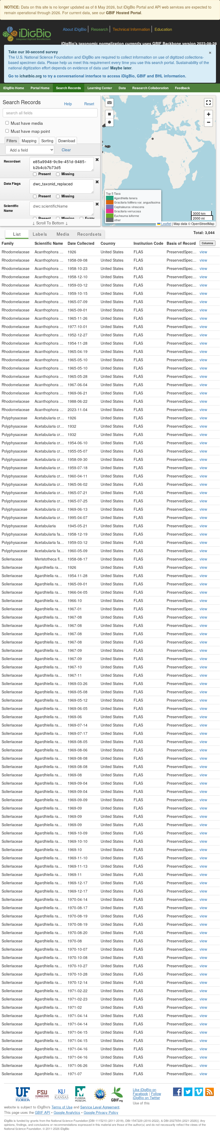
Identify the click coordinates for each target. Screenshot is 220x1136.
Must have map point (30, 131)
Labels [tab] (40, 234)
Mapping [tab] (29, 140)
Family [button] (8, 243)
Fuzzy (89, 218)
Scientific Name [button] (49, 243)
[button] (97, 159)
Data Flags (12, 183)
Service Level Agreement (99, 1106)
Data (122, 87)
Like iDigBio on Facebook (144, 1091)
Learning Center (99, 87)
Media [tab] (63, 234)
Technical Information (131, 29)
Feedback (182, 87)
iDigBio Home (13, 87)
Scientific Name (11, 208)
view (203, 251)
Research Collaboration (150, 87)
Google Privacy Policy (101, 1112)
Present (44, 173)
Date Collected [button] (81, 243)
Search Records (68, 87)
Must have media (27, 123)
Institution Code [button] (148, 243)
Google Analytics (67, 1112)
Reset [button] (89, 103)
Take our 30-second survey (33, 51)
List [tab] (17, 234)
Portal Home (40, 87)
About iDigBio (74, 29)
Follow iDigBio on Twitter (147, 1095)
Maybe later (120, 67)
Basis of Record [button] (181, 243)
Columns (207, 243)
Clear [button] (66, 149)
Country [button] (108, 243)
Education (163, 29)
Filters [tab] (11, 140)
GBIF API (42, 1112)
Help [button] (68, 103)
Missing (67, 173)
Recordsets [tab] (89, 234)
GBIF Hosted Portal (123, 12)
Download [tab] (66, 140)
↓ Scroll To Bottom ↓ (50, 222)
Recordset (12, 161)
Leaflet (165, 223)
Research (99, 29)
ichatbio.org (31, 75)
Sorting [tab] (47, 140)
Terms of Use (62, 1106)
